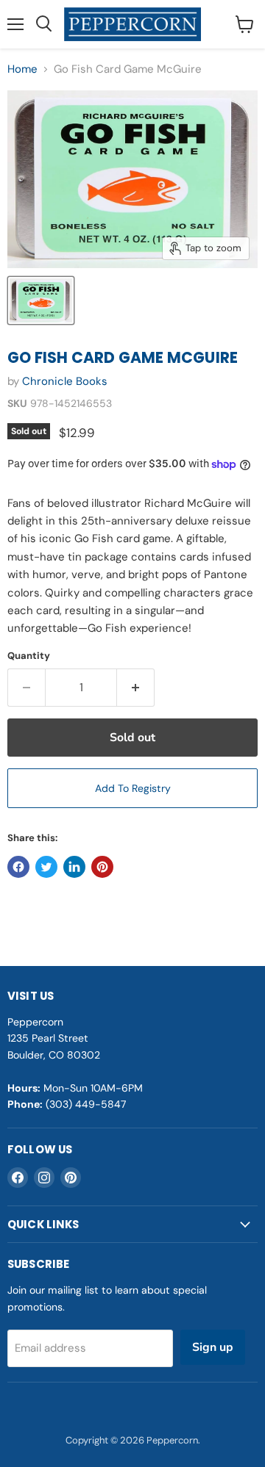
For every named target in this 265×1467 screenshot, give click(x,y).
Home (22, 69)
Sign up (212, 1347)
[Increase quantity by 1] (136, 687)
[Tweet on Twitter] (46, 867)
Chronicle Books (64, 381)
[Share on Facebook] (18, 867)
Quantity (28, 655)
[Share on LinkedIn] (74, 867)
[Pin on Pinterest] (102, 867)
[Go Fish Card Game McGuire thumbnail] (41, 300)
